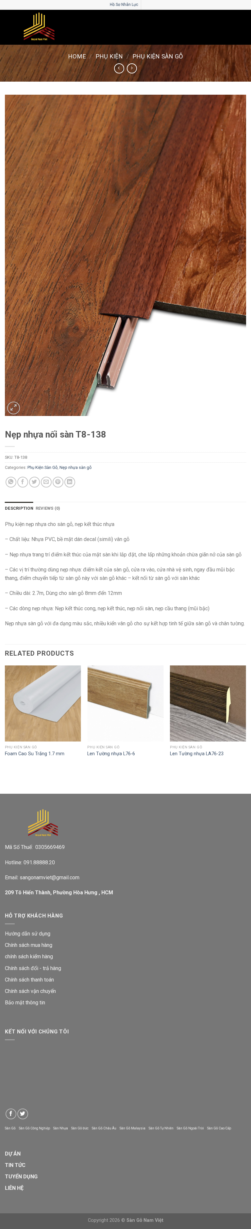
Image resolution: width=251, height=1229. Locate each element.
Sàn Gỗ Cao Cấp (219, 1128)
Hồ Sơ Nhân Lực (124, 4)
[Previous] (5, 717)
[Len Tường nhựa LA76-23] (208, 703)
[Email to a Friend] (46, 482)
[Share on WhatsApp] (11, 482)
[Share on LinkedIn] (69, 482)
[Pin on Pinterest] (58, 482)
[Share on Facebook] (22, 482)
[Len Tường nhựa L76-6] (125, 703)
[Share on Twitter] (34, 482)
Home (77, 56)
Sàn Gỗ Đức (80, 1128)
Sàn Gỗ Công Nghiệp (34, 1128)
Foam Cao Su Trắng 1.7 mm (34, 754)
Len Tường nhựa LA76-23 (197, 754)
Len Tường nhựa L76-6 (111, 754)
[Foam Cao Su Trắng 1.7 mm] (43, 703)
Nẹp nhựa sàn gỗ (75, 467)
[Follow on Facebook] (11, 1114)
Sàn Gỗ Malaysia (132, 1128)
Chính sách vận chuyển (30, 991)
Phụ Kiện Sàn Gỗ (157, 56)
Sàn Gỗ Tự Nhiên (161, 1128)
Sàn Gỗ (10, 1128)
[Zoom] (13, 408)
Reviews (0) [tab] (48, 508)
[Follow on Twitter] (22, 1114)
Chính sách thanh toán (29, 980)
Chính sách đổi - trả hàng (33, 968)
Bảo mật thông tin (25, 1002)
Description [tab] (19, 508)
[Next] (246, 717)
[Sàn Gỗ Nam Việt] (39, 27)
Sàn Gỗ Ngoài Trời (190, 1128)
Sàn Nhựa (60, 1128)
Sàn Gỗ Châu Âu (104, 1128)
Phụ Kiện (109, 56)
